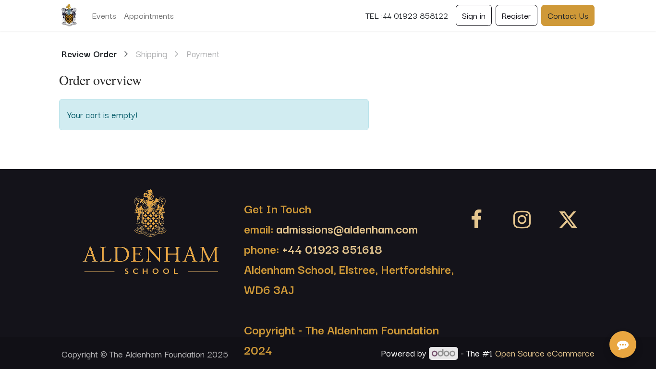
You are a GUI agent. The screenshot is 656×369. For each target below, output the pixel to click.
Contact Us (567, 15)
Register (516, 15)
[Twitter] (568, 219)
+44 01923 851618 (332, 248)
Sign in (474, 15)
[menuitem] (104, 15)
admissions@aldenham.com (345, 228)
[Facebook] (476, 219)
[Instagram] (522, 219)
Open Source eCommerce (545, 352)
